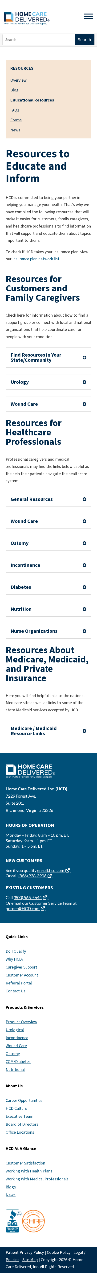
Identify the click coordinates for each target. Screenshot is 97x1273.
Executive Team (19, 1116)
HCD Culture (16, 1108)
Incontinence (17, 1038)
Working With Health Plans (29, 1171)
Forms (16, 120)
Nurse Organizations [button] (34, 631)
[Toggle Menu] (88, 16)
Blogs (11, 1187)
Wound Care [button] (24, 404)
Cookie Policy (58, 1252)
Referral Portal (19, 983)
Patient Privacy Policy (25, 1252)
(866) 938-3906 (35, 875)
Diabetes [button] (21, 587)
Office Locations (20, 1132)
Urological (15, 1030)
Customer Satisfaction (25, 1163)
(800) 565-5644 (31, 897)
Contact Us (15, 991)
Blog (14, 90)
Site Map (30, 1260)
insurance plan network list (35, 259)
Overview (18, 80)
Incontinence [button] (25, 565)
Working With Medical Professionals (37, 1179)
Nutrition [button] (21, 609)
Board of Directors (22, 1124)
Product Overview (21, 1022)
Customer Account (22, 975)
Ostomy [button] (19, 543)
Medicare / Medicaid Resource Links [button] (34, 731)
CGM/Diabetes (18, 1062)
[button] (92, 1239)
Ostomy (13, 1054)
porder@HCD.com (26, 908)
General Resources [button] (32, 499)
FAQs (14, 110)
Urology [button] (20, 382)
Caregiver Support (21, 967)
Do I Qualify (16, 951)
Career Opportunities (24, 1100)
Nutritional (15, 1070)
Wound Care (16, 1046)
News (15, 130)
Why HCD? (14, 959)
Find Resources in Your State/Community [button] (36, 357)
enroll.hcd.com (54, 870)
